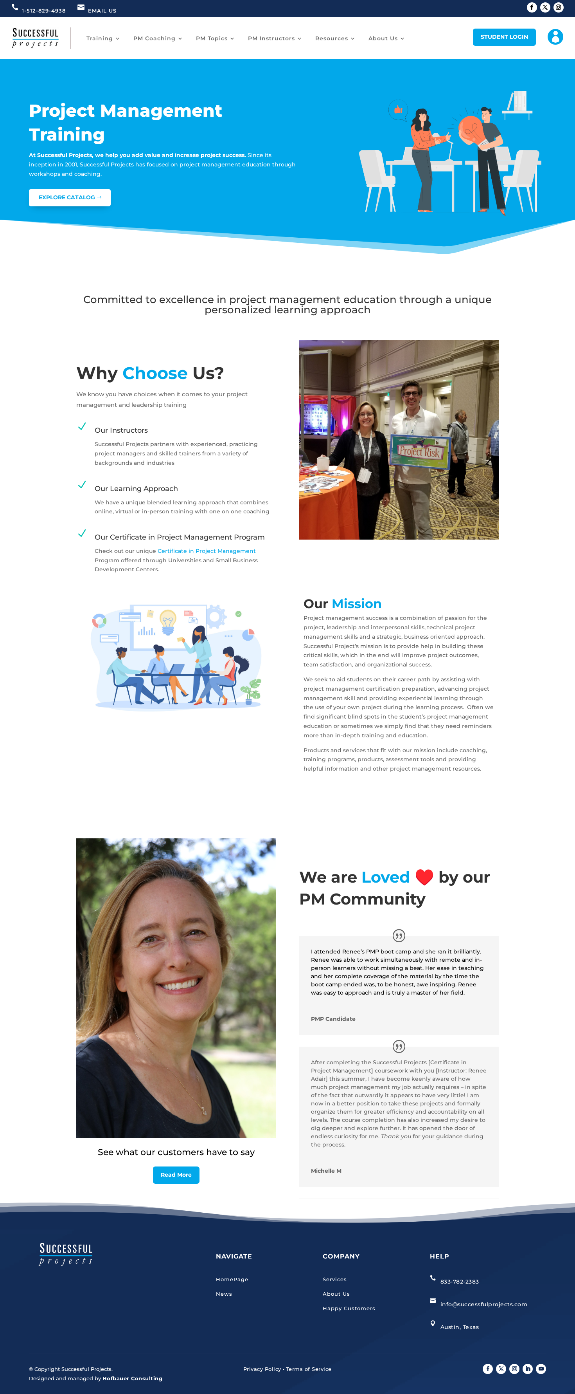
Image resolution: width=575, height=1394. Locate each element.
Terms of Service (309, 1369)
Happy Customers (349, 1308)
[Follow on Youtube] (541, 1369)
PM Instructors (271, 38)
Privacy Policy (262, 1369)
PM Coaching (154, 38)
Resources (331, 38)
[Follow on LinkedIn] (528, 1369)
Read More (176, 1174)
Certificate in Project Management (207, 550)
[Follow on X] (545, 7)
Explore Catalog (67, 197)
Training (99, 38)
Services (335, 1279)
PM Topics (212, 38)
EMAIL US (102, 10)
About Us (383, 38)
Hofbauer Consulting (132, 1378)
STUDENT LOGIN (504, 36)
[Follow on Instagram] (558, 7)
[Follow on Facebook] (532, 7)
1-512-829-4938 (44, 10)
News (224, 1294)
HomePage (232, 1279)
